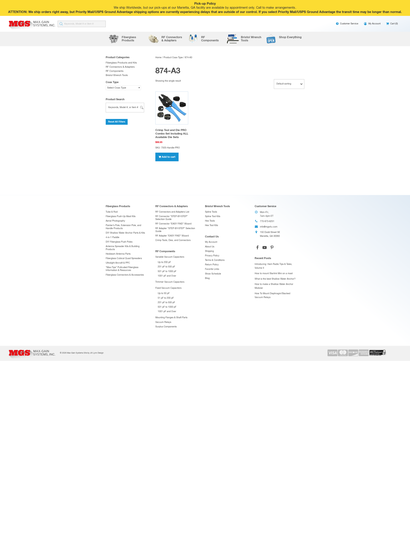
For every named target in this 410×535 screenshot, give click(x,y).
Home (158, 57)
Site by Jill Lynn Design (94, 353)
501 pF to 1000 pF (167, 271)
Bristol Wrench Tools (117, 75)
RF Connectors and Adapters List (172, 212)
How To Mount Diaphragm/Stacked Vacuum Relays (272, 295)
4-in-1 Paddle (112, 237)
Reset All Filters (116, 122)
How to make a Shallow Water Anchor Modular (274, 286)
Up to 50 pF (164, 293)
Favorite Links (212, 269)
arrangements (285, 7)
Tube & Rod (112, 212)
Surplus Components (166, 327)
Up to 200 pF (164, 262)
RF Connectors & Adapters (120, 67)
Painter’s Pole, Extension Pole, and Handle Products (123, 226)
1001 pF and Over (167, 276)
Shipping (209, 251)
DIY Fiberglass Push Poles (119, 242)
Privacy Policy (212, 256)
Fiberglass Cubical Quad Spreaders (124, 258)
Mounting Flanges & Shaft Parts (171, 317)
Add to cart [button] (168, 157)
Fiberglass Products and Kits (121, 63)
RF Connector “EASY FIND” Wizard (173, 224)
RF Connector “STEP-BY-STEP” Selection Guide (171, 217)
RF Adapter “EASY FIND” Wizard (172, 236)
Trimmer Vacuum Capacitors (169, 282)
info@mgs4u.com (268, 227)
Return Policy (212, 265)
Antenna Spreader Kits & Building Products (122, 247)
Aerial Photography (115, 221)
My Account (211, 242)
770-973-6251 (267, 221)
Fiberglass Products (118, 206)
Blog (207, 278)
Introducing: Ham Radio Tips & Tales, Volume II (273, 266)
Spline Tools (211, 212)
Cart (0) (394, 24)
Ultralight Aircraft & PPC (118, 263)
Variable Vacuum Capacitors (169, 257)
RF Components (114, 71)
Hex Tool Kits (211, 225)
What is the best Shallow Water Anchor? (275, 279)
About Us (209, 247)
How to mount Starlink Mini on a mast (274, 273)
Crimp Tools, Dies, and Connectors (173, 240)
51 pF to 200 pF (166, 298)
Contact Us (212, 236)
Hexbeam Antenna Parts (118, 254)
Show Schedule (213, 274)
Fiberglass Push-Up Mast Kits (120, 216)
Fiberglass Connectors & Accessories (125, 275)
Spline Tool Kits (212, 216)
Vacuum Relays (163, 322)
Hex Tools (210, 221)
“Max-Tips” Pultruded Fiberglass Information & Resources (122, 268)
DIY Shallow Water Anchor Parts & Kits (125, 233)
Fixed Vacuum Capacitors (168, 288)
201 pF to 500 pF (166, 267)
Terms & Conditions (215, 260)
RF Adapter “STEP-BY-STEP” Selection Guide (175, 229)
